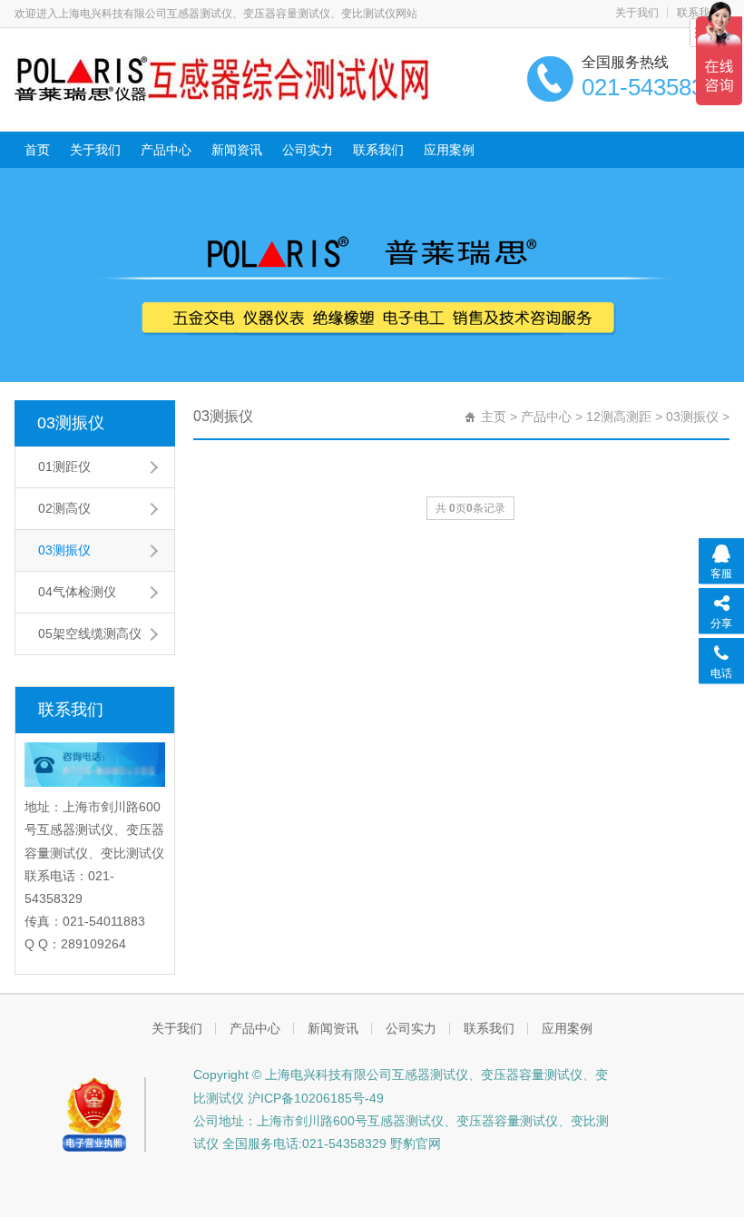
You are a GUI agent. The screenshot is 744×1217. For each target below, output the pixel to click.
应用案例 (449, 149)
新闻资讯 (236, 149)
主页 (493, 416)
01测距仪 (64, 466)
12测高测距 (618, 416)
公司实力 (307, 149)
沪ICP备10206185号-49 (314, 1098)
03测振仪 (70, 423)
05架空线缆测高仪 (90, 633)
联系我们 (378, 149)
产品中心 (166, 149)
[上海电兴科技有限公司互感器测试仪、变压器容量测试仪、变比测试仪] (221, 78)
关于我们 (637, 12)
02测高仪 (64, 508)
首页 (37, 149)
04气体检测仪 (77, 591)
